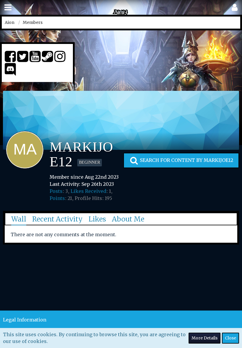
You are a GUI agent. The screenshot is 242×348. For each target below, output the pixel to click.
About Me (128, 219)
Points (57, 198)
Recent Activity (57, 219)
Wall (18, 219)
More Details (205, 338)
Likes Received (88, 191)
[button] (8, 7)
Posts (56, 191)
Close (230, 338)
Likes (97, 219)
